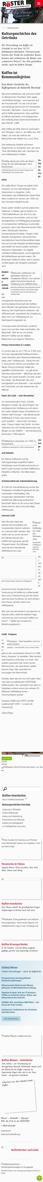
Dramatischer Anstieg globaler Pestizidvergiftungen (16, 979)
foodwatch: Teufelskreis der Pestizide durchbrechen (19, 1010)
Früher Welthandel (10, 813)
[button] (26, 755)
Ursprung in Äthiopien (11, 809)
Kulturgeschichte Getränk (16, 804)
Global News (10, 967)
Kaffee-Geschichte (14, 795)
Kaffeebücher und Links (25, 1149)
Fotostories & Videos (13, 864)
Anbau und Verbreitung (12, 816)
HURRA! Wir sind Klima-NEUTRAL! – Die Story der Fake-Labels (20, 1003)
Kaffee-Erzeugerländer (15, 944)
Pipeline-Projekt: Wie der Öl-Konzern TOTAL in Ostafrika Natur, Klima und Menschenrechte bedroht (19, 995)
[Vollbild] (2, 770)
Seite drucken (7, 758)
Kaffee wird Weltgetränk (12, 823)
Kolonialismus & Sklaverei (13, 819)
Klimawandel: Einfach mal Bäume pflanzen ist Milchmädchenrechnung (19, 986)
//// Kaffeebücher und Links (13, 826)
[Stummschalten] (2, 767)
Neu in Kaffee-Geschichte (13, 799)
